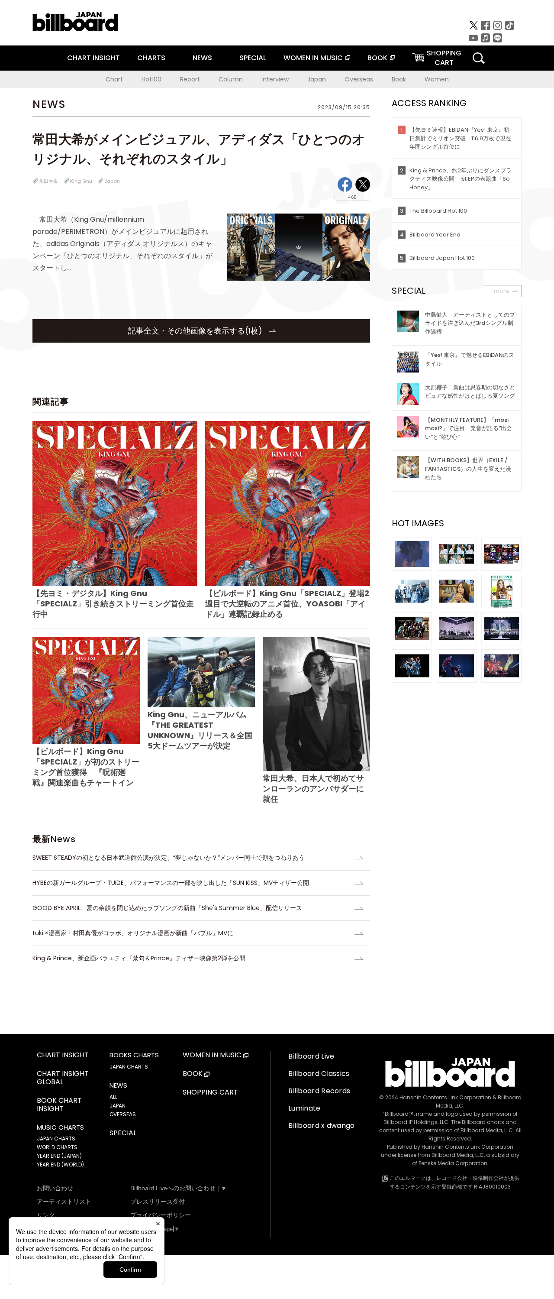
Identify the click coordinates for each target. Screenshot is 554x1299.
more (501, 291)
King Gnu (81, 181)
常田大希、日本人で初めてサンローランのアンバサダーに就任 (313, 788)
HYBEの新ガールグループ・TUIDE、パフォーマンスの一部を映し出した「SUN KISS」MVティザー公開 (170, 882)
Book (399, 79)
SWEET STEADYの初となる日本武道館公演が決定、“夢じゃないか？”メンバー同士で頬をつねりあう (168, 857)
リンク (46, 1215)
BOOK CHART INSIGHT (59, 1105)
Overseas (359, 79)
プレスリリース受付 (157, 1201)
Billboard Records (319, 1091)
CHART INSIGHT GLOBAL (63, 1078)
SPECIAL (252, 58)
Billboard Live (311, 1056)
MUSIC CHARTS (60, 1127)
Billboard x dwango (321, 1126)
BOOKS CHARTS (134, 1055)
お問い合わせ (55, 1188)
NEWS (202, 58)
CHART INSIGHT (93, 58)
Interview (275, 79)
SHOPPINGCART (444, 58)
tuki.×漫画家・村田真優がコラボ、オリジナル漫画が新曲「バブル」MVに (132, 933)
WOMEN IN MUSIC (313, 58)
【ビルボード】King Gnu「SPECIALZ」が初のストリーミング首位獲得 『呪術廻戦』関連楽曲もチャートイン (85, 767)
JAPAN (118, 1105)
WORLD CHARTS (57, 1147)
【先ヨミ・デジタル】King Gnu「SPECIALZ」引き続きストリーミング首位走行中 (113, 603)
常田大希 (48, 181)
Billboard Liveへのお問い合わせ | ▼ (178, 1188)
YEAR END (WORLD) (60, 1164)
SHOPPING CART (210, 1092)
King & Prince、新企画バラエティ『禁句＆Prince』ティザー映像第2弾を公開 (138, 958)
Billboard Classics (319, 1074)
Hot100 (151, 79)
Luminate (304, 1108)
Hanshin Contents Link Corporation (445, 1097)
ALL (113, 1097)
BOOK (377, 58)
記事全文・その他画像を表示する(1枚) (196, 330)
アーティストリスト (64, 1201)
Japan (316, 79)
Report (190, 79)
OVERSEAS (123, 1114)
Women (437, 79)
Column (231, 79)
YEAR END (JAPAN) (59, 1156)
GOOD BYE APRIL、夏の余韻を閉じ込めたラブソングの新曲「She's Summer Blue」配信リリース (167, 908)
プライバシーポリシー (160, 1215)
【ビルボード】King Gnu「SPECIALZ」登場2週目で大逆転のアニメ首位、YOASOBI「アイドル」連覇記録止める (287, 603)
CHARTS (151, 58)
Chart (114, 79)
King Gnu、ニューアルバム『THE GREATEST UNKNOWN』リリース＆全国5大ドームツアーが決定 (200, 730)
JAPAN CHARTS (56, 1138)
